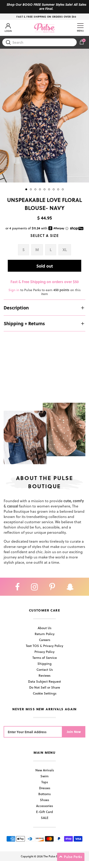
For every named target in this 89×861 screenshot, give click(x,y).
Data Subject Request (44, 681)
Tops (44, 782)
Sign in (13, 289)
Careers (44, 639)
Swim (44, 776)
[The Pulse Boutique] (44, 28)
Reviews (44, 675)
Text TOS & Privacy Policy (44, 645)
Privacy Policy (44, 651)
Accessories (44, 805)
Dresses (44, 788)
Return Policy (45, 633)
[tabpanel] (44, 115)
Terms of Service (44, 657)
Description (16, 307)
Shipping (44, 663)
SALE (44, 817)
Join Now (74, 731)
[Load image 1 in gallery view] (44, 115)
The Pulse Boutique (55, 856)
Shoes (44, 799)
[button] (70, 857)
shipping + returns (24, 323)
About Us (44, 627)
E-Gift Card (44, 811)
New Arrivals (44, 770)
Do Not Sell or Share (44, 687)
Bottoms (44, 793)
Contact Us (45, 669)
